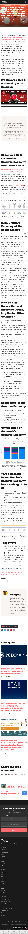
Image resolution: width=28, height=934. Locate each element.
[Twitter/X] (12, 921)
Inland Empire (6, 626)
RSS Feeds (3, 890)
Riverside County (19, 185)
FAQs (2, 883)
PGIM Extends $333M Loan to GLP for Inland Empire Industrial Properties (13, 671)
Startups (3, 856)
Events (2, 861)
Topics (2, 888)
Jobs (2, 865)
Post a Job (3, 912)
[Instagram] (16, 921)
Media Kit (3, 881)
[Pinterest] (11, 630)
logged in (11, 774)
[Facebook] (2, 630)
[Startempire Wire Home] (4, 2)
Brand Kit (3, 879)
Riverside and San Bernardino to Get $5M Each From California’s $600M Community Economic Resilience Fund (14, 745)
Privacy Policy (14, 924)
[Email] (14, 630)
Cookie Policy (6, 927)
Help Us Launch (5, 899)
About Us (3, 872)
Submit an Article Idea (6, 908)
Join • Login (4, 849)
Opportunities (4, 910)
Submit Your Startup (6, 903)
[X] (5, 630)
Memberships (4, 852)
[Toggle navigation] (25, 2)
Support (3, 915)
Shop (2, 854)
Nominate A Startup (6, 906)
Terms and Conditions (5, 924)
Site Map (3, 892)
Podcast (3, 863)
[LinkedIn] (8, 630)
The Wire (3, 859)
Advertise (3, 876)
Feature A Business (5, 901)
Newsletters (4, 886)
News (15, 626)
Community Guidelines (22, 924)
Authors (3, 874)
